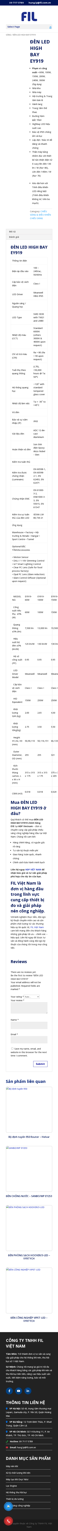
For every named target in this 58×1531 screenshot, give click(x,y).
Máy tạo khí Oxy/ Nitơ (17, 1479)
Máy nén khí (12, 1466)
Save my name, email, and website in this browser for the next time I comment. (29, 1052)
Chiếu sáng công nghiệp (18, 1505)
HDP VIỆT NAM (33, 869)
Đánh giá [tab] (14, 236)
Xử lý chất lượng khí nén (18, 1472)
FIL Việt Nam (37, 927)
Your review (17, 1000)
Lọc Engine (11, 1485)
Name (15, 1019)
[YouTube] (18, 1390)
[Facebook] (9, 1390)
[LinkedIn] (27, 1390)
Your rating (17, 996)
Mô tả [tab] (12, 231)
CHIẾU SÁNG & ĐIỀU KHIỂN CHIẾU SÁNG (40, 215)
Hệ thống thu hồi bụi (16, 1492)
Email (14, 1034)
